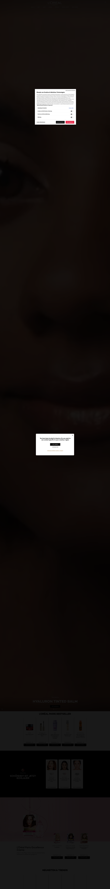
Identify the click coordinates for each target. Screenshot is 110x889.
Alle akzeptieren (70, 122)
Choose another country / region (55, 450)
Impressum (50, 105)
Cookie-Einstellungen (41, 122)
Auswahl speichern (60, 122)
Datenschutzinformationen (42, 105)
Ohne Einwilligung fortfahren (70, 90)
